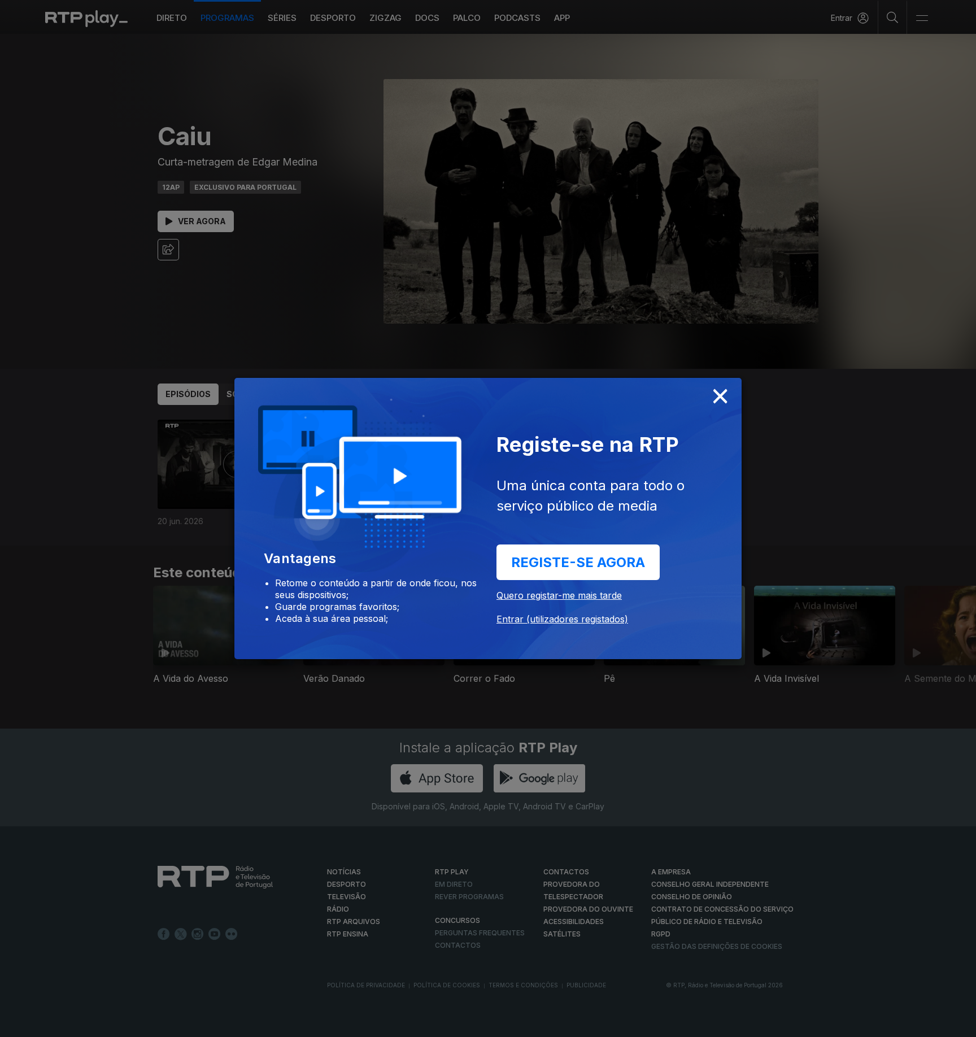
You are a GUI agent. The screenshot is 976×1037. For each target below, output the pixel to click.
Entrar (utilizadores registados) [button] (562, 619)
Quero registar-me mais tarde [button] (559, 595)
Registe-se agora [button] (578, 562)
